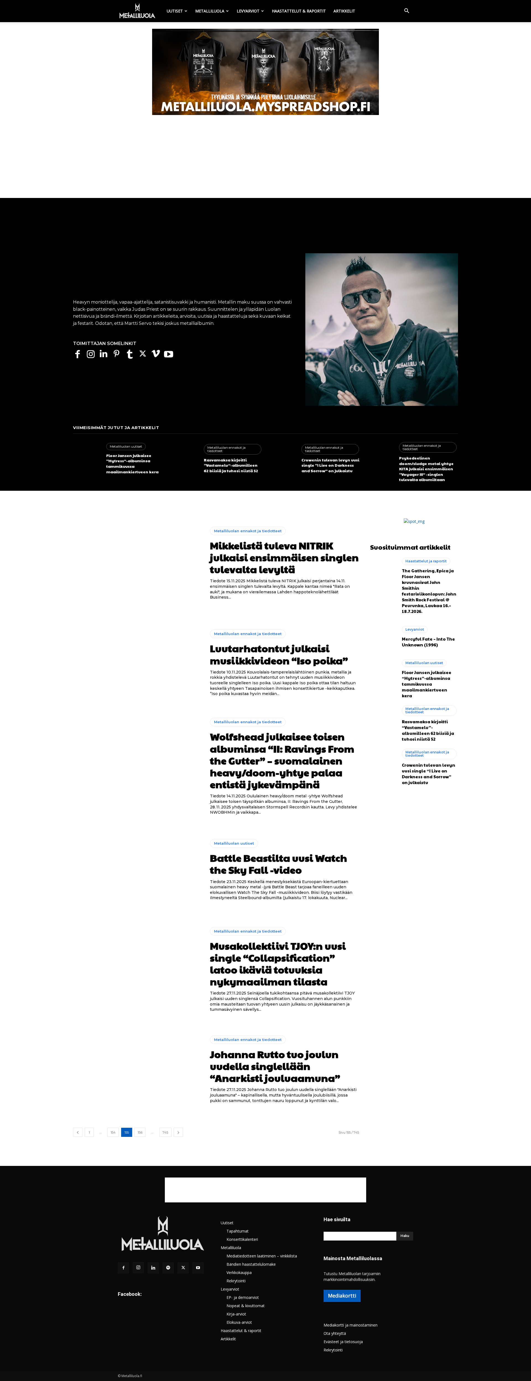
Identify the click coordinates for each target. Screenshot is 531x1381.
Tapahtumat (238, 1231)
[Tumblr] (129, 354)
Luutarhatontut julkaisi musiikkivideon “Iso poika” (279, 654)
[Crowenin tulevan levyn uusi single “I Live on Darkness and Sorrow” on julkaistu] (282, 458)
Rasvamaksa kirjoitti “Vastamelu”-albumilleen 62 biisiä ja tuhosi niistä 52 (231, 465)
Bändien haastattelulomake (251, 1264)
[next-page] (178, 1132)
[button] (406, 11)
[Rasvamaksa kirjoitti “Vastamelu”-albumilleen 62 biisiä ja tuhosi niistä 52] (184, 458)
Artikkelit (344, 11)
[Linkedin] (103, 354)
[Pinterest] (116, 354)
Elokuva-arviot (239, 1322)
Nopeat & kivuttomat (246, 1305)
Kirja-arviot (236, 1314)
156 (140, 1132)
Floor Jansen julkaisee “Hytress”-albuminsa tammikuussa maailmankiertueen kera (132, 463)
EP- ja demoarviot (243, 1297)
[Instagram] (90, 354)
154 (113, 1132)
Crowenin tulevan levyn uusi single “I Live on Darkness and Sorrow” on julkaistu (330, 465)
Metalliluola (209, 11)
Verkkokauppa (239, 1272)
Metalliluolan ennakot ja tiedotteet (226, 449)
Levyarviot (248, 11)
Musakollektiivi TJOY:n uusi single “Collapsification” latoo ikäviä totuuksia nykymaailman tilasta (278, 963)
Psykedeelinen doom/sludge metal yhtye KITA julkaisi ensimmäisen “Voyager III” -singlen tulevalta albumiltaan (426, 468)
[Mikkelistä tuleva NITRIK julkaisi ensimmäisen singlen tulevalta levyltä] (137, 563)
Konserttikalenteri (242, 1239)
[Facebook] (77, 354)
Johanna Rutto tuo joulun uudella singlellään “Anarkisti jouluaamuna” (275, 1066)
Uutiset (175, 11)
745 (165, 1132)
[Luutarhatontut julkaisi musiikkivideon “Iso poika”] (137, 663)
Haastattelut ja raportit (426, 561)
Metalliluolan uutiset (126, 446)
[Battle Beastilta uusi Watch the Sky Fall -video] (137, 870)
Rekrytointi (236, 1280)
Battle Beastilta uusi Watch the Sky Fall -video (278, 863)
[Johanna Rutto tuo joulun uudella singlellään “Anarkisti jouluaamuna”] (137, 1069)
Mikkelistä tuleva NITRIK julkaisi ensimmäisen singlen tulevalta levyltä (284, 557)
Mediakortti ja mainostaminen (351, 1325)
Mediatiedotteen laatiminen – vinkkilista (262, 1256)
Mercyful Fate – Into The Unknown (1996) (428, 642)
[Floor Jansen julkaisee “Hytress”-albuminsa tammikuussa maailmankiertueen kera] (87, 458)
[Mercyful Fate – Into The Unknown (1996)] (383, 636)
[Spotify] (168, 1267)
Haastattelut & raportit (299, 11)
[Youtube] (168, 354)
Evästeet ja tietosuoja (343, 1341)
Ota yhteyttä (335, 1333)
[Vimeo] (155, 354)
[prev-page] (77, 1132)
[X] (142, 354)
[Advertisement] (265, 156)
